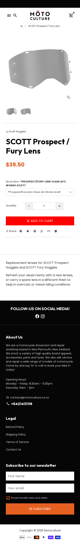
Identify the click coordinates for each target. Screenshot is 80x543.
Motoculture (52, 530)
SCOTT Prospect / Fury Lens (44, 26)
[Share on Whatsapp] (41, 231)
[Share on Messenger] (55, 231)
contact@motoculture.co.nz (27, 397)
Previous (9, 69)
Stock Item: (36, 183)
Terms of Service (17, 442)
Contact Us (13, 450)
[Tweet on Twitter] (27, 231)
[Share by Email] (48, 231)
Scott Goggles (16, 131)
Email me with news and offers (29, 497)
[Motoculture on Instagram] (43, 316)
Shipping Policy (16, 434)
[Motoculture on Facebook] (37, 316)
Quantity (11, 205)
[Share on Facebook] (20, 231)
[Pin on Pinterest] (34, 231)
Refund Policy (15, 427)
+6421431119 (19, 403)
